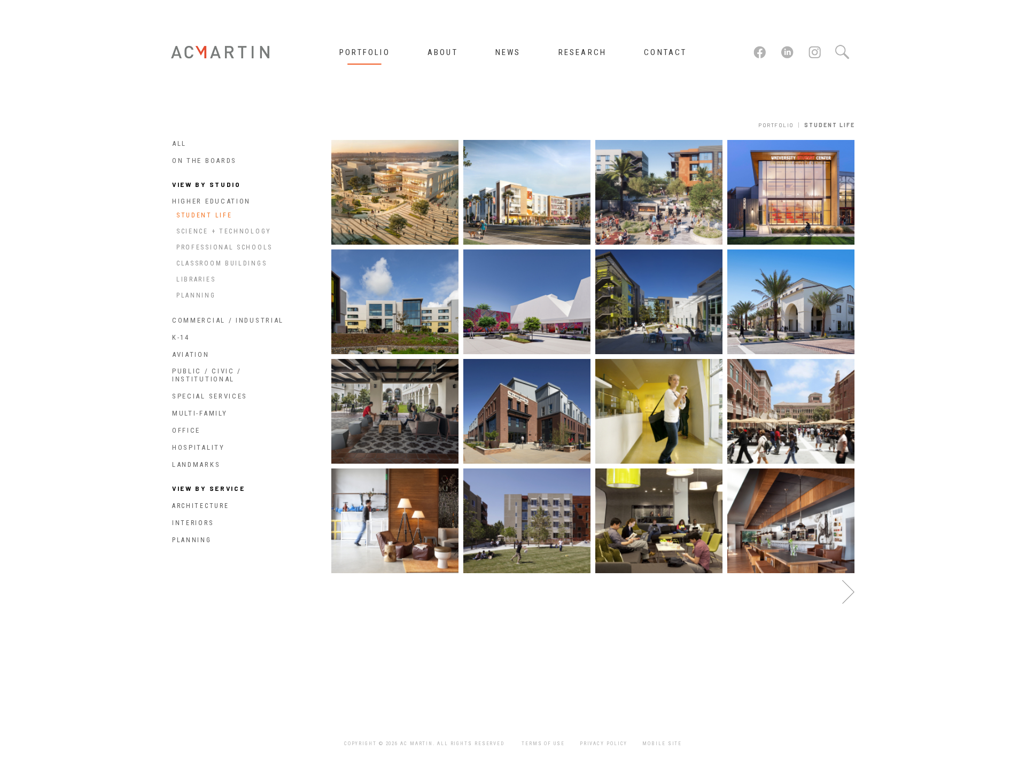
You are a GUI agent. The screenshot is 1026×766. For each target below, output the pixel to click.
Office (186, 430)
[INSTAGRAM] (816, 57)
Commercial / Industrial (228, 320)
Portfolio (776, 125)
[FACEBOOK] (760, 57)
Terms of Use (543, 743)
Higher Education (211, 201)
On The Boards (204, 161)
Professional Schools (224, 247)
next (848, 592)
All (179, 143)
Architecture (200, 506)
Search (841, 52)
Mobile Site (662, 743)
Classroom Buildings (221, 263)
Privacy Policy (604, 743)
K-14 (181, 337)
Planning (196, 295)
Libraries (195, 279)
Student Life (204, 215)
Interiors (192, 523)
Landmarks (196, 464)
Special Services (209, 396)
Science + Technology (223, 231)
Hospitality (198, 447)
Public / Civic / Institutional (207, 375)
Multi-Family (199, 413)
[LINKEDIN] (788, 57)
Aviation (190, 354)
